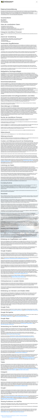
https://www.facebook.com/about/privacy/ (21, 352)
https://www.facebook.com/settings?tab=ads (28, 357)
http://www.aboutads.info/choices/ (28, 160)
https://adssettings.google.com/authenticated (31, 310)
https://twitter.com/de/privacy (12, 369)
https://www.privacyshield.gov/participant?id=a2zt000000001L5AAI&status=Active (16, 258)
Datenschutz (9, 416)
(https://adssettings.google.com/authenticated (9, 399)
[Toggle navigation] (36, 2)
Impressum (4, 416)
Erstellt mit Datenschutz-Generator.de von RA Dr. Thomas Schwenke (14, 415)
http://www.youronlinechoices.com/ (6, 161)
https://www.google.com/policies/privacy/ (16, 310)
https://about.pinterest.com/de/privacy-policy (21, 385)
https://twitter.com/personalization (24, 369)
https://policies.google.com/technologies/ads (7, 398)
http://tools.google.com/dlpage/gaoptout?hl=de (21, 273)
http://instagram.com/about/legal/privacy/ (23, 377)
